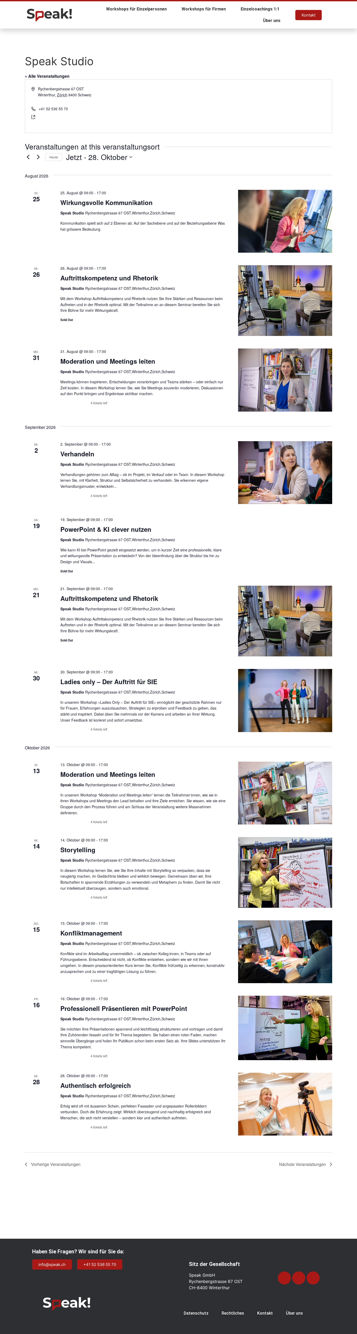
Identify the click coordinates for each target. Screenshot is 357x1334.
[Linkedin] (298, 1278)
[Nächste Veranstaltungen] (38, 157)
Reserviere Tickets (75, 403)
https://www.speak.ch (55, 116)
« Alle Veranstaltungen (47, 76)
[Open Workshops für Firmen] (229, 9)
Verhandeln (77, 453)
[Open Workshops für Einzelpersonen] (170, 9)
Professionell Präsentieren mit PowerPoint (123, 1008)
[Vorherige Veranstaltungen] (28, 157)
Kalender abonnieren (302, 1182)
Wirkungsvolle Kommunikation (106, 202)
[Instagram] (284, 1278)
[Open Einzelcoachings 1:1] (283, 9)
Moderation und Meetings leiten (107, 361)
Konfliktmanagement (91, 932)
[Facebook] (313, 1278)
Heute (53, 157)
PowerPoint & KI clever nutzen (105, 529)
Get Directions (49, 100)
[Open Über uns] (284, 21)
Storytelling (77, 849)
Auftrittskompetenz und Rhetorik (109, 277)
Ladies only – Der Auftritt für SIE (108, 681)
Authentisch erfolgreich (95, 1085)
